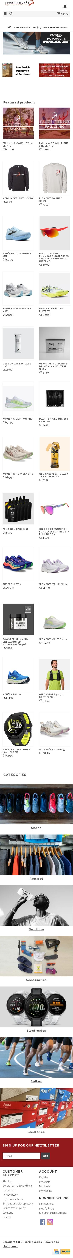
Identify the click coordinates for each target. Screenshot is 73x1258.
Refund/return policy (14, 1208)
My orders (44, 1181)
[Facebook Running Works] (42, 1222)
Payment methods (13, 1199)
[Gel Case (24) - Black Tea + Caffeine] (54, 454)
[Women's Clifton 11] (54, 619)
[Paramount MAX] (36, 43)
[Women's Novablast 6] (18, 454)
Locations (8, 1212)
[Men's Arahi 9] (18, 674)
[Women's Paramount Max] (18, 288)
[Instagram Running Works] (50, 1222)
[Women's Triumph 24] (54, 564)
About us (7, 1181)
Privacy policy (10, 1194)
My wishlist (45, 1190)
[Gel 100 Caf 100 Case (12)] (18, 344)
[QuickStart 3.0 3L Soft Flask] (54, 674)
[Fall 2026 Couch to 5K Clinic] (18, 123)
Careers (7, 1217)
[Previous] (7, 39)
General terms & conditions (17, 1185)
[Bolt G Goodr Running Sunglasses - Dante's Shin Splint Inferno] (54, 233)
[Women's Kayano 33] (54, 729)
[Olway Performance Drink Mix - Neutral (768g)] (54, 344)
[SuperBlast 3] (18, 564)
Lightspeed (10, 1246)
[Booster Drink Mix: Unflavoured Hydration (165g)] (18, 619)
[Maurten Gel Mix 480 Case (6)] (54, 399)
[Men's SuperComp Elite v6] (54, 288)
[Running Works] (19, 5)
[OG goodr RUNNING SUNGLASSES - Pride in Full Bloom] (54, 509)
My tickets (44, 1186)
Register (43, 1177)
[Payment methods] (56, 1251)
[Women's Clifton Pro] (18, 399)
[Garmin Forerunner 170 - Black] (18, 729)
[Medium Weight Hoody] (18, 178)
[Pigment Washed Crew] (54, 178)
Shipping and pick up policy (18, 1203)
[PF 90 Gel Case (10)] (18, 509)
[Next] (65, 39)
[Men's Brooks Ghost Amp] (18, 233)
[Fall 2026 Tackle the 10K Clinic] (54, 123)
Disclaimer (8, 1190)
